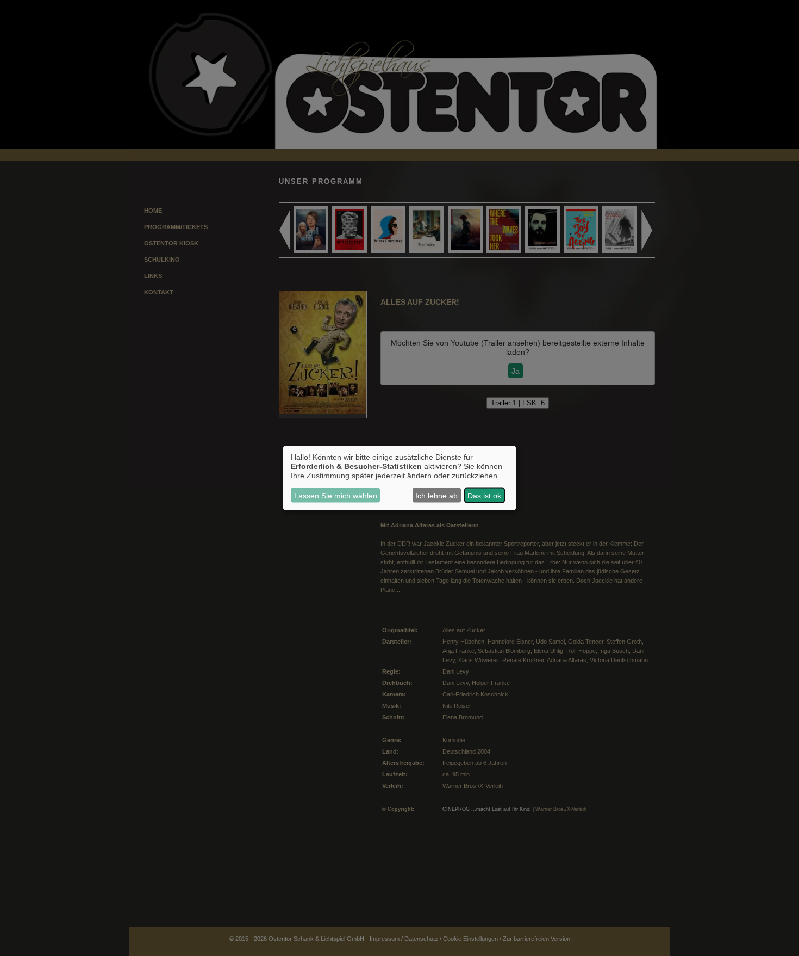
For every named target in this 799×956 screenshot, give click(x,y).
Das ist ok (484, 495)
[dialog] (399, 478)
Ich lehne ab (436, 495)
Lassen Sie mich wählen (335, 495)
